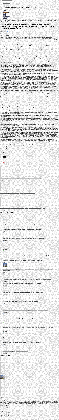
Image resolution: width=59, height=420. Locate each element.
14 (6, 412)
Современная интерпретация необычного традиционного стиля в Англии (23, 229)
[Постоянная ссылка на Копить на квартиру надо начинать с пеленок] (5, 348)
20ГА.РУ (3, 7)
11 (2, 412)
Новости (4, 11)
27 (5, 415)
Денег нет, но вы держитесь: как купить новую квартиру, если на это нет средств (22, 208)
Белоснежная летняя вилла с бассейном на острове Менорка (20, 318)
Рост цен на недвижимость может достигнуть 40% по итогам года (18, 193)
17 (1, 414)
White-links (5, 18)
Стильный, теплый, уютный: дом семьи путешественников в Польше (22, 283)
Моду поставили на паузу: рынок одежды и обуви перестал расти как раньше (24, 337)
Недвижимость (6, 12)
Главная (4, 10)
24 (1, 415)
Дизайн (4, 14)
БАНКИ (4, 15)
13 (5, 412)
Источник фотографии (5, 35)
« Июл (1, 417)
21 (6, 414)
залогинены (10, 214)
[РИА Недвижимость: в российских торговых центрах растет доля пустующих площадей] (2, 382)
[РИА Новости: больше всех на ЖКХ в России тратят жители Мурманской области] (2, 395)
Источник (2, 154)
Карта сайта (5, 4)
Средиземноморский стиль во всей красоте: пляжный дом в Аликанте (22, 260)
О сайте (4, 5)
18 (2, 414)
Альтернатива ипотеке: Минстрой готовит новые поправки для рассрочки (23, 238)
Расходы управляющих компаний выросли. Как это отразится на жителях (20, 178)
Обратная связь (6, 3)
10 (1, 412)
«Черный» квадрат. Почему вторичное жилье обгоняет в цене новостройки (23, 292)
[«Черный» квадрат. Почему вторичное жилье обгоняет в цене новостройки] (2, 386)
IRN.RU (6, 31)
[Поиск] (0, 1)
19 (4, 414)
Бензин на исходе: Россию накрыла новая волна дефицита (19, 247)
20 (5, 414)
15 (8, 412)
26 (4, 415)
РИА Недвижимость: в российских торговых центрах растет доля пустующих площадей (27, 279)
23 (9, 414)
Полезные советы (6, 16)
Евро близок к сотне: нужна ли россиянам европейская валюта (20, 301)
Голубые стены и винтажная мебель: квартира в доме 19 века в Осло (22, 342)
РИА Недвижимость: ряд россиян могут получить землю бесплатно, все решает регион (27, 224)
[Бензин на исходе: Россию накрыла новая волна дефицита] (2, 369)
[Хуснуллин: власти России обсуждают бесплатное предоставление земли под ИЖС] (2, 374)
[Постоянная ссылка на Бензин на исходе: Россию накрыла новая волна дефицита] (5, 244)
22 (8, 414)
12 (4, 412)
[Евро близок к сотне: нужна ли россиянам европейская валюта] (2, 391)
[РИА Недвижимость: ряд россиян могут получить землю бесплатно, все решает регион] (2, 361)
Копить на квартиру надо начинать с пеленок (15, 351)
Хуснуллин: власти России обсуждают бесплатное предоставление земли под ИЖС (26, 255)
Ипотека (4, 13)
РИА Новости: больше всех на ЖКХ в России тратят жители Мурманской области (25, 310)
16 (9, 412)
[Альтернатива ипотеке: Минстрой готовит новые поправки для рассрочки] (2, 365)
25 (2, 415)
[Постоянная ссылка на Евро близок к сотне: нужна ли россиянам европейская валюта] (5, 299)
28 (6, 415)
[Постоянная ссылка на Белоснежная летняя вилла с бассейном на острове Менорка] (5, 316)
